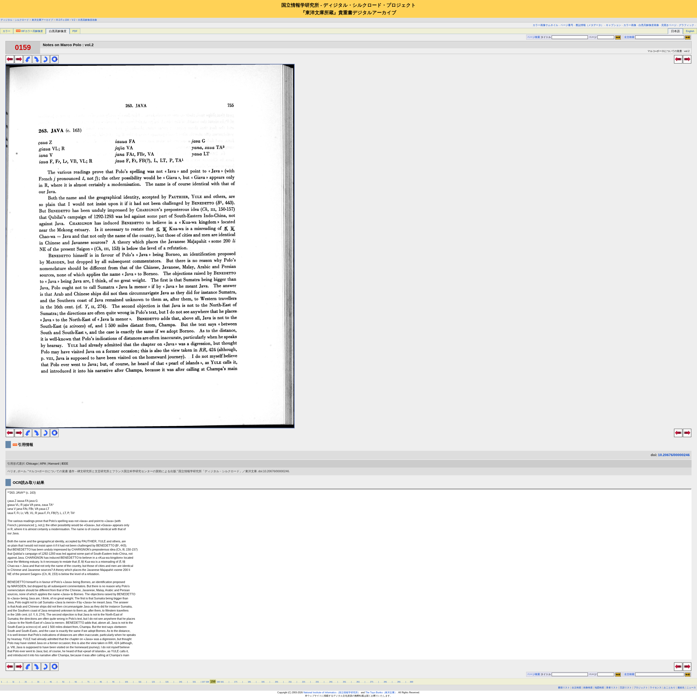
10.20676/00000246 (674, 455)
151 (194, 682)
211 (290, 682)
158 (207, 682)
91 (113, 682)
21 (26, 682)
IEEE (65, 463)
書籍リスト (564, 687)
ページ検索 (533, 37)
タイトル (546, 37)
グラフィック (686, 25)
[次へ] (19, 62)
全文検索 (629, 37)
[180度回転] (45, 62)
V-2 (73, 20)
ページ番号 (567, 25)
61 (76, 682)
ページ (592, 37)
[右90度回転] (36, 62)
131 (167, 682)
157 (203, 682)
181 (249, 682)
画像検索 (588, 687)
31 (38, 682)
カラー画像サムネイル (545, 25)
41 (51, 682)
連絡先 (680, 687)
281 (385, 682)
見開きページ (668, 25)
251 (344, 682)
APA (43, 463)
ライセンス (656, 687)
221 (303, 682)
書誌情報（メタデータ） (590, 25)
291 (399, 682)
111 (139, 682)
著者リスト (612, 687)
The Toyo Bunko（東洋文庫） (381, 692)
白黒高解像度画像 (87, 20)
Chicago (32, 463)
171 (235, 682)
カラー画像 (629, 25)
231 (317, 682)
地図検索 (599, 687)
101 (126, 682)
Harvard (53, 463)
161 (222, 682)
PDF (75, 31)
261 (358, 682)
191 (263, 682)
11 (13, 682)
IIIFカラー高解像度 (32, 31)
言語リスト (626, 687)
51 (63, 682)
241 (331, 682)
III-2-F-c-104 (62, 20)
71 (88, 682)
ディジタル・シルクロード (15, 20)
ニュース (691, 687)
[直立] (54, 62)
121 (153, 682)
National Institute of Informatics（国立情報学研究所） (331, 692)
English (690, 31)
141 (180, 682)
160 (218, 682)
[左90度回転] (27, 62)
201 (276, 682)
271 (371, 682)
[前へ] (10, 62)
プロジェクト (641, 687)
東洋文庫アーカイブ (42, 20)
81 (101, 682)
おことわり (669, 687)
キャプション (613, 25)
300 (411, 682)
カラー (6, 31)
